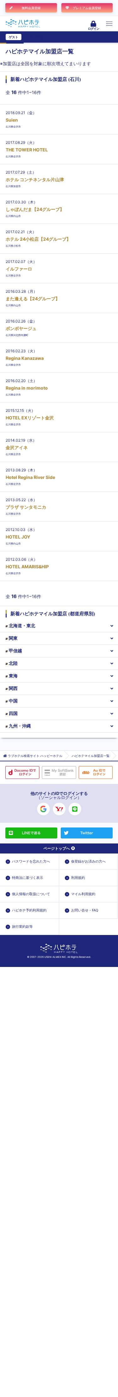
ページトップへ (56, 848)
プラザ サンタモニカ (26, 507)
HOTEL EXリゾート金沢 (30, 417)
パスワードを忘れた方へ (31, 861)
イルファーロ (19, 268)
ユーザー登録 (33, 37)
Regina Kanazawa (25, 358)
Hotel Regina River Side (30, 477)
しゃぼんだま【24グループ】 (35, 209)
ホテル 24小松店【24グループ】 (38, 239)
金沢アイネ (17, 447)
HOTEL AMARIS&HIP (27, 566)
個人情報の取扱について (31, 894)
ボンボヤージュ (21, 328)
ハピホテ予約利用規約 (29, 910)
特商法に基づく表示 (27, 877)
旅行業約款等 (22, 926)
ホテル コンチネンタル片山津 (35, 179)
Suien (12, 120)
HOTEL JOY (18, 536)
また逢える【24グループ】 (33, 298)
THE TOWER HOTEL (27, 149)
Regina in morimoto (27, 388)
